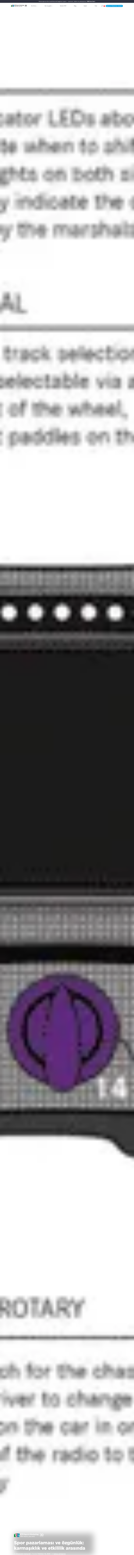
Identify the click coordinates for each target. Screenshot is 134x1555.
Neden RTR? (63, 6)
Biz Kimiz (33, 6)
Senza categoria (60, 1554)
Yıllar (96, 6)
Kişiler (85, 6)
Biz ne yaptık (48, 6)
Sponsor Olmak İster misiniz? (114, 6)
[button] (104, 6)
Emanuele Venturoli (23, 1554)
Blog (75, 6)
